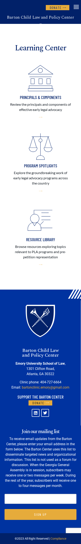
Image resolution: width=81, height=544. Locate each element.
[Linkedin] (36, 413)
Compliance (58, 538)
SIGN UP (40, 514)
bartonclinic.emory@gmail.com (45, 387)
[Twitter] (45, 413)
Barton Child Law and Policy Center (40, 17)
